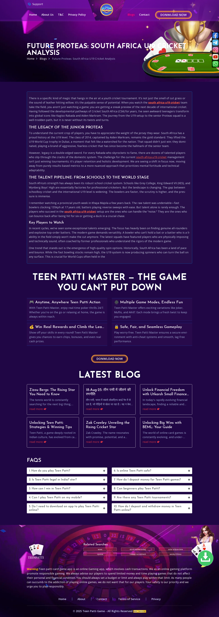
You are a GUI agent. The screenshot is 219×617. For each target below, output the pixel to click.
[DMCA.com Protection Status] (139, 611)
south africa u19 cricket (164, 102)
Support (37, 4)
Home (33, 14)
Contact (144, 14)
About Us (47, 14)
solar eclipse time (175, 549)
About (81, 599)
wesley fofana (175, 554)
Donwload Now (173, 15)
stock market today (138, 549)
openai (100, 554)
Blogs (131, 14)
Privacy (156, 599)
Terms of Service (129, 599)
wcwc (100, 549)
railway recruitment (138, 554)
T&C (61, 14)
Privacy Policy (77, 14)
